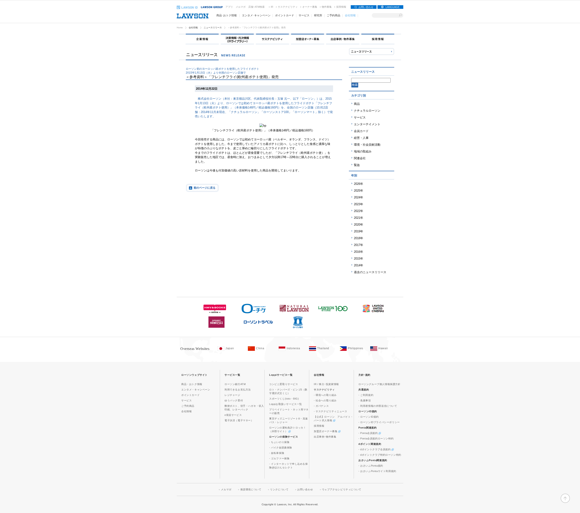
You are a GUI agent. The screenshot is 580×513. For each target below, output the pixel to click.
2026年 (358, 183)
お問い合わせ (365, 7)
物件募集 (327, 6)
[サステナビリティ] (272, 39)
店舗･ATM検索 (256, 6)
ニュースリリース (213, 27)
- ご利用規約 (365, 395)
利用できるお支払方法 (238, 389)
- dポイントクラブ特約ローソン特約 (379, 454)
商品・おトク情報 (191, 384)
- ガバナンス (321, 406)
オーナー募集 (309, 6)
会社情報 (193, 27)
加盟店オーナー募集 (326, 431)
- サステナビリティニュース (330, 411)
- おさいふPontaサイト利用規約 (377, 471)
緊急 (357, 165)
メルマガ (241, 6)
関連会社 (360, 158)
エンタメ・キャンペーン (195, 389)
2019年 (358, 231)
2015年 (358, 258)
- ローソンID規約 (368, 416)
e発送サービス (233, 415)
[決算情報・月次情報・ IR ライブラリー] (237, 39)
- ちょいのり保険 (279, 442)
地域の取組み (363, 151)
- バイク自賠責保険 (280, 447)
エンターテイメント (367, 124)
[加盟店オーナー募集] (307, 39)
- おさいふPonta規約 (370, 465)
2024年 (358, 197)
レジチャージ (232, 395)
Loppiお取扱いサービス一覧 (285, 404)
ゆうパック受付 (234, 400)
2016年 (358, 251)
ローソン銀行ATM (235, 384)
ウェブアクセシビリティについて (341, 489)
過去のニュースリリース (370, 272)
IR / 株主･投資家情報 (326, 384)
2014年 (358, 265)
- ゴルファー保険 (279, 458)
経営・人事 (361, 138)
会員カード (361, 131)
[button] (565, 500)
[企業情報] (202, 39)
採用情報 (341, 6)
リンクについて (279, 489)
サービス (360, 117)
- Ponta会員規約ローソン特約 (376, 438)
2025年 (358, 190)
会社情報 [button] (350, 15)
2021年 (358, 217)
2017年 (358, 245)
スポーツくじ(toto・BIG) (284, 398)
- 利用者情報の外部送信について (377, 406)
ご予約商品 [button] (333, 15)
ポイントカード (190, 395)
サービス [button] (304, 15)
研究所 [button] (318, 15)
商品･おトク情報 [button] (226, 15)
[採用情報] (377, 39)
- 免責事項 (364, 400)
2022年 (358, 211)
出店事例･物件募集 (325, 436)
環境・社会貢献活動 (367, 144)
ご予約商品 (187, 406)
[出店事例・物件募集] (342, 39)
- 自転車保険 (276, 453)
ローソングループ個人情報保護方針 (379, 384)
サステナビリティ (288, 6)
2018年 (358, 238)
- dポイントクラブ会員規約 (375, 449)
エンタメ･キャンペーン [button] (256, 15)
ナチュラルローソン (367, 110)
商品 (357, 104)
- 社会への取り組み (325, 400)
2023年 (358, 204)
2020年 (358, 224)
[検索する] (400, 15)
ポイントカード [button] (284, 15)
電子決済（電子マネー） (239, 420)
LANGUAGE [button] (392, 7)
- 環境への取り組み (325, 395)
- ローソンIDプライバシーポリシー (379, 422)
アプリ (229, 6)
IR (272, 6)
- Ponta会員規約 (368, 433)
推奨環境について (250, 489)
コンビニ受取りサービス (283, 384)
